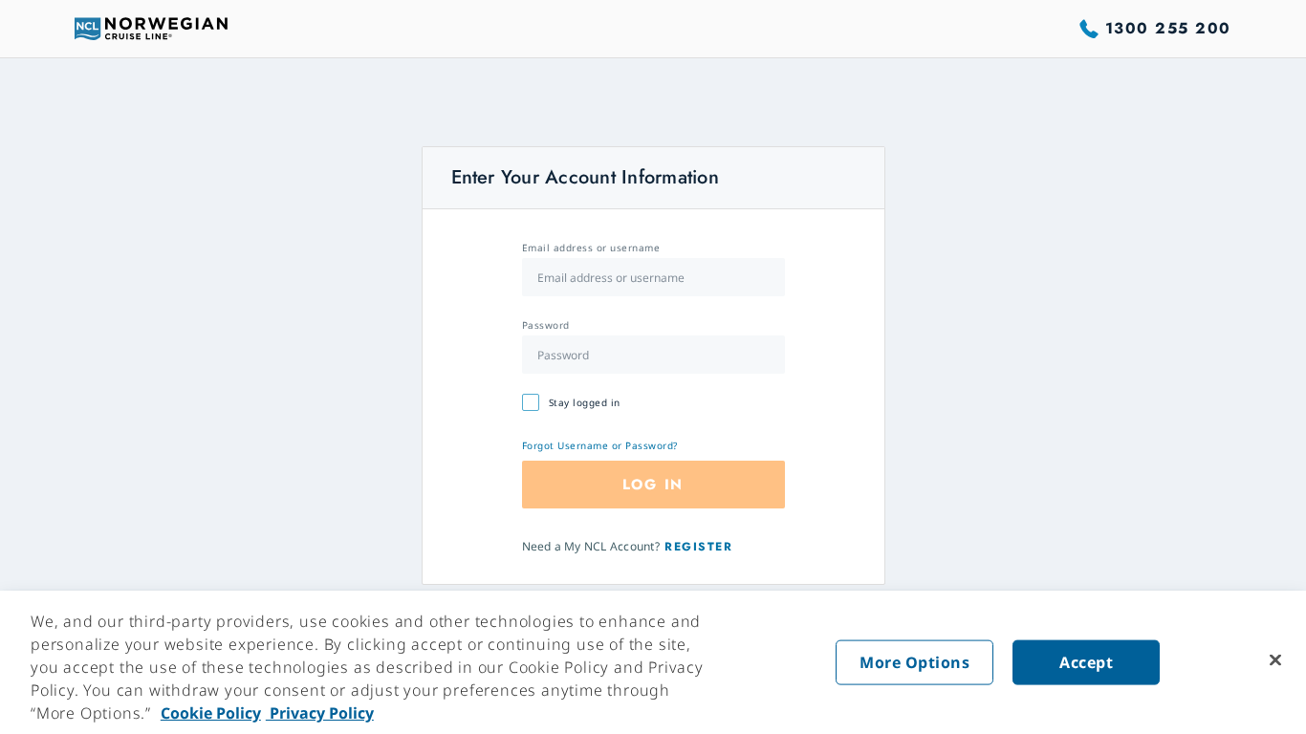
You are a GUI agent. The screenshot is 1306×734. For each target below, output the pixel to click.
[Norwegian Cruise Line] (151, 28)
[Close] (1275, 660)
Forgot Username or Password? (600, 445)
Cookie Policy (211, 712)
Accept (1086, 662)
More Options (914, 662)
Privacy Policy (320, 712)
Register (698, 546)
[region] (653, 662)
